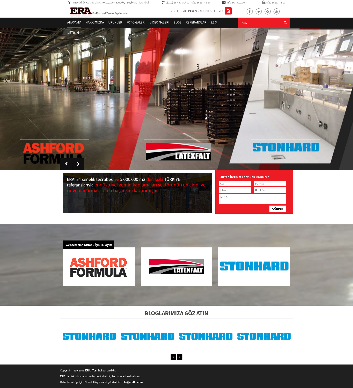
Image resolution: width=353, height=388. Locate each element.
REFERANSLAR (196, 22)
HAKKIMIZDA (95, 22)
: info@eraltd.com (236, 2)
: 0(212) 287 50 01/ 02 (176, 2)
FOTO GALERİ (135, 22)
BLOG (177, 22)
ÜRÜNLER (115, 22)
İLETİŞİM (73, 32)
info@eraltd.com (132, 382)
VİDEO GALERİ (159, 22)
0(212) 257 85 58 (201, 2)
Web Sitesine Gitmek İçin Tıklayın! (89, 245)
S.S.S (214, 22)
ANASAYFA (74, 22)
